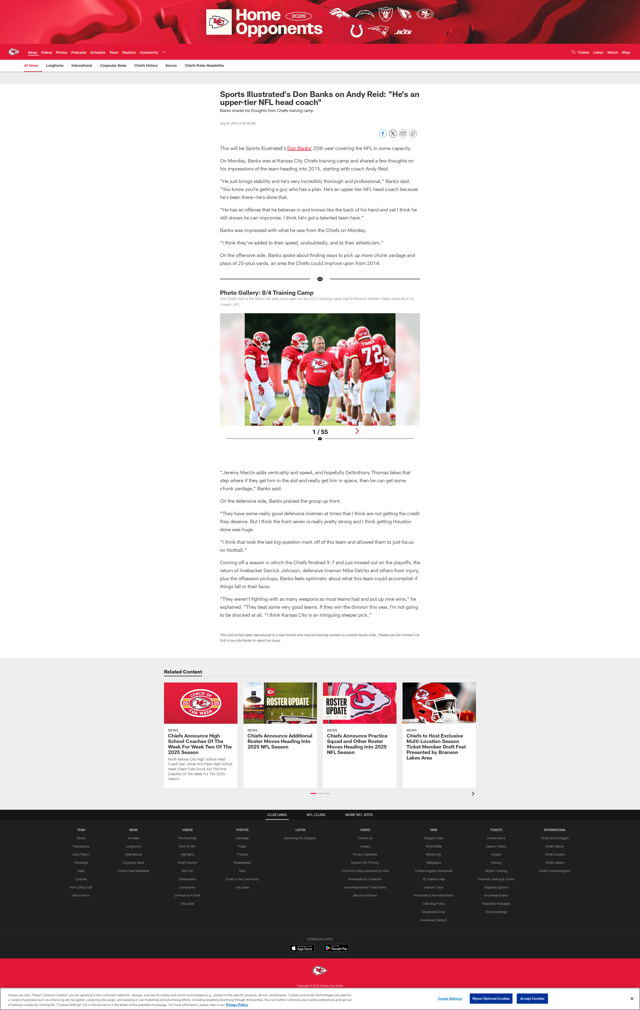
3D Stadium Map (433, 879)
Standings (81, 862)
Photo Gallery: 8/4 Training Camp (267, 292)
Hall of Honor (81, 895)
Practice (242, 854)
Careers (365, 846)
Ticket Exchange (496, 912)
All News (133, 838)
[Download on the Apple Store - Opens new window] (302, 948)
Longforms (133, 846)
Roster (81, 838)
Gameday (242, 838)
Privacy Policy (237, 1005)
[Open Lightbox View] (320, 380)
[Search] (574, 51)
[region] (320, 999)
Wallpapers (433, 862)
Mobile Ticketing (496, 870)
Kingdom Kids (433, 838)
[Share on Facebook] (383, 136)
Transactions (81, 846)
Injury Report (81, 854)
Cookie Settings (450, 998)
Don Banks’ (299, 148)
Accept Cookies (532, 998)
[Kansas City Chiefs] (320, 971)
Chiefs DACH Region (555, 838)
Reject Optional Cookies (491, 998)
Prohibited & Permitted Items (433, 895)
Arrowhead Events (496, 895)
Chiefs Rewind (187, 862)
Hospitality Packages (496, 903)
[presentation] (474, 794)
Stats (81, 870)
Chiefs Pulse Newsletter (133, 870)
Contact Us (365, 838)
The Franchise (187, 838)
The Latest (187, 903)
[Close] (632, 998)
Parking (496, 862)
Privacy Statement (365, 854)
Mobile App (433, 854)
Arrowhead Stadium (433, 920)
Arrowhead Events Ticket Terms (365, 887)
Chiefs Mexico (554, 846)
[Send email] (403, 136)
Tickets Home (496, 838)
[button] (313, 793)
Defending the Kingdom (300, 838)
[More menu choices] (164, 52)
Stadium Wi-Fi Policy (365, 862)
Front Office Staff (81, 887)
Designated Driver (434, 912)
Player (242, 846)
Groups (496, 854)
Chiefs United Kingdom (554, 870)
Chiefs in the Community (242, 879)
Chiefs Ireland (555, 862)
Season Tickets (496, 846)
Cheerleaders (187, 879)
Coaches (81, 879)
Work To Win (187, 846)
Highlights (187, 854)
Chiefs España (554, 854)
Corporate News (133, 862)
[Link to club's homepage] (14, 52)
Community (187, 887)
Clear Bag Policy (434, 903)
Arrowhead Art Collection (365, 879)
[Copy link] (413, 134)
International (133, 854)
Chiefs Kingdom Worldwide (433, 870)
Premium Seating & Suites (496, 879)
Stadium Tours (434, 887)
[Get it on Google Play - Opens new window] (336, 950)
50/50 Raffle (434, 846)
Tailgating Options (496, 887)
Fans (242, 870)
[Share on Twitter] (393, 136)
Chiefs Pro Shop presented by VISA (365, 870)
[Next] (357, 431)
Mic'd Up (187, 870)
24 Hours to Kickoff (187, 895)
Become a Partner (365, 895)
